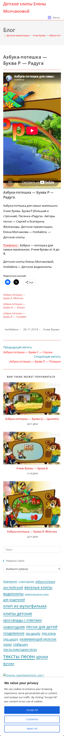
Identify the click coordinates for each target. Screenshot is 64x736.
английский (13, 587)
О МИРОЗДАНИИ (26, 582)
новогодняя (14, 626)
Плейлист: (11, 245)
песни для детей (42, 626)
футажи (8, 663)
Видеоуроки (10, 581)
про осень (49, 633)
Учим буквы (51, 329)
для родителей (14, 600)
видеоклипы (13, 593)
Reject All (32, 728)
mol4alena (11, 329)
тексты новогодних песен (20, 649)
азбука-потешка (45, 581)
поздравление (13, 633)
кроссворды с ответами (22, 620)
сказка (7, 644)
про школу (10, 639)
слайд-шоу (20, 644)
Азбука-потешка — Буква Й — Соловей (14, 315)
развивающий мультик (38, 639)
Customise (32, 719)
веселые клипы (38, 587)
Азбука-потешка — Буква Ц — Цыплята (32, 419)
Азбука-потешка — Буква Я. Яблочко (14, 296)
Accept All (32, 710)
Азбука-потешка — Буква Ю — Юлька (14, 305)
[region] (32, 706)
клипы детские (17, 613)
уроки (42, 656)
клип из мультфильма (24, 606)
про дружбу (33, 633)
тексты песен (19, 656)
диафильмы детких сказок (37, 594)
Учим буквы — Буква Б (32, 468)
